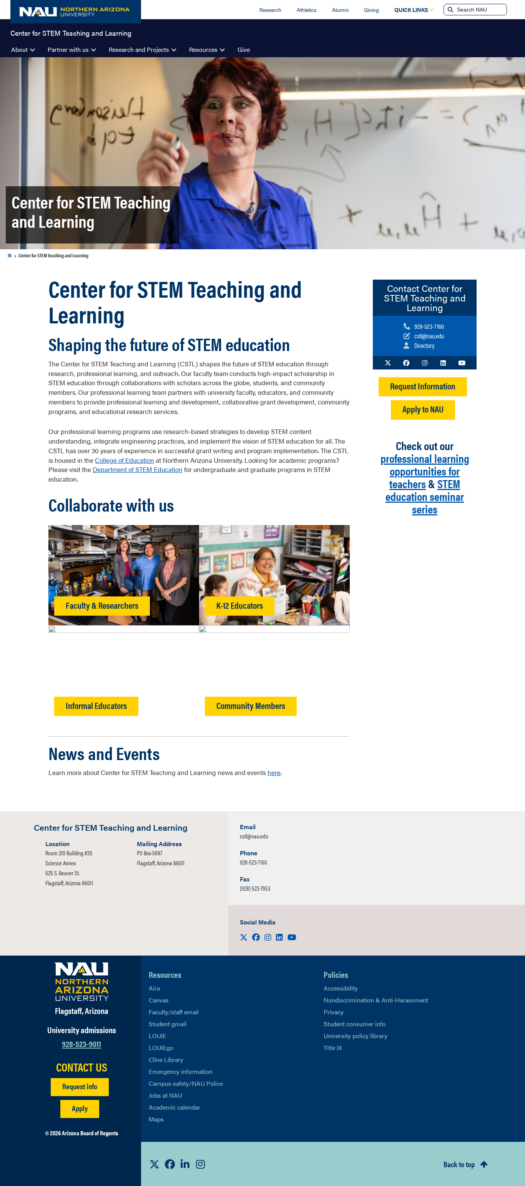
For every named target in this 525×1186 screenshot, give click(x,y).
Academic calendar (174, 1107)
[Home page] (75, 11)
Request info (79, 1086)
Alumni (340, 9)
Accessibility (341, 988)
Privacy (334, 1011)
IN (10, 255)
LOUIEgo (161, 1047)
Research (270, 9)
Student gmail (167, 1023)
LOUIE (157, 1035)
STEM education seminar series (424, 496)
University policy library (355, 1035)
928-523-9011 (81, 1043)
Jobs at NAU (165, 1095)
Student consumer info (354, 1023)
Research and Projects (139, 49)
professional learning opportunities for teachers (424, 471)
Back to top (459, 1163)
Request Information (422, 385)
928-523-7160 (253, 862)
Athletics (307, 9)
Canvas (159, 1000)
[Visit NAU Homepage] (82, 981)
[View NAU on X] (154, 1164)
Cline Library (166, 1059)
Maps (156, 1119)
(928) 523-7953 (255, 888)
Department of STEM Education (138, 469)
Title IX (333, 1047)
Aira (154, 988)
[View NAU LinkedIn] (185, 1164)
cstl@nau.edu (254, 836)
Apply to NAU (423, 409)
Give (244, 49)
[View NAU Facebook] (170, 1164)
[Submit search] (449, 9)
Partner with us (68, 49)
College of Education (124, 460)
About (19, 49)
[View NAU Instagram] (200, 1164)
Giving (371, 9)
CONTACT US (81, 1067)
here (274, 772)
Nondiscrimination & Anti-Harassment (376, 1000)
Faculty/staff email (174, 1011)
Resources (203, 49)
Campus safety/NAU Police (186, 1083)
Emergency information (181, 1071)
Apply (80, 1107)
